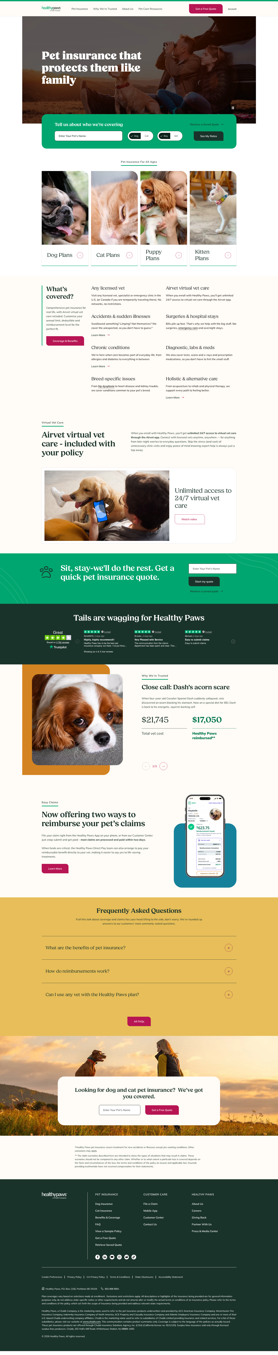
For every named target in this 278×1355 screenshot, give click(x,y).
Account (232, 8)
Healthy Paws (203, 1194)
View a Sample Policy (108, 1231)
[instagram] (119, 1257)
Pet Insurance (80, 8)
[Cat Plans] (129, 255)
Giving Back (199, 1217)
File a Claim (150, 1203)
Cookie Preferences (52, 1277)
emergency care (188, 328)
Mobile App (150, 1210)
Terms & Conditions (120, 1277)
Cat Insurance (103, 1210)
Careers (196, 1210)
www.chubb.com (92, 1321)
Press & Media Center (205, 1231)
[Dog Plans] (80, 255)
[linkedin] (104, 1257)
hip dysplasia (106, 386)
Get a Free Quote (105, 1238)
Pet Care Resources (150, 8)
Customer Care (155, 1194)
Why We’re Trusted (105, 8)
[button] (146, 766)
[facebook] (97, 1257)
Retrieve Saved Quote (108, 1244)
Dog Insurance (104, 1203)
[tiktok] (133, 1257)
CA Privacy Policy (96, 1277)
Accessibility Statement (171, 1277)
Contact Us (150, 1224)
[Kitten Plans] (228, 255)
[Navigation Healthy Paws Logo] (51, 8)
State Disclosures (144, 1277)
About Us (127, 8)
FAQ (97, 1224)
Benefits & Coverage (107, 1217)
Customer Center (153, 1217)
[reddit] (126, 1257)
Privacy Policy (74, 1277)
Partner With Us (202, 1224)
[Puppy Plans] (179, 255)
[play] (232, 108)
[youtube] (112, 1257)
